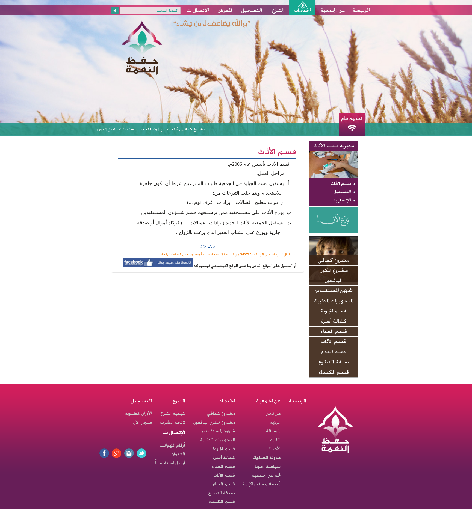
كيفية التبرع (173, 413)
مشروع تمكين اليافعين (334, 275)
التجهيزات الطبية (333, 301)
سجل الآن (142, 422)
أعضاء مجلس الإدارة (262, 484)
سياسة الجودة (267, 466)
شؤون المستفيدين (334, 290)
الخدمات (302, 10)
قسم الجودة (333, 311)
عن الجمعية (332, 10)
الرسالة (273, 431)
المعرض (225, 10)
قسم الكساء (334, 372)
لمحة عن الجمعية (266, 475)
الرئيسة (361, 10)
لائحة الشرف (172, 422)
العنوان (178, 454)
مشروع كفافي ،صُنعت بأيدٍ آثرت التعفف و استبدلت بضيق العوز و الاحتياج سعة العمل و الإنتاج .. (145, 129)
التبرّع (278, 10)
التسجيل (251, 10)
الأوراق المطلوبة (138, 413)
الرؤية (275, 422)
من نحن (273, 413)
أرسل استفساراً (170, 463)
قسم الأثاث (341, 184)
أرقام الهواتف (172, 445)
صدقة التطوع (333, 362)
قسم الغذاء (333, 331)
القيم (275, 439)
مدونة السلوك (266, 457)
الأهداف (274, 448)
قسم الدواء (333, 351)
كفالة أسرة (333, 321)
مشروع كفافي (333, 260)
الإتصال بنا (197, 10)
